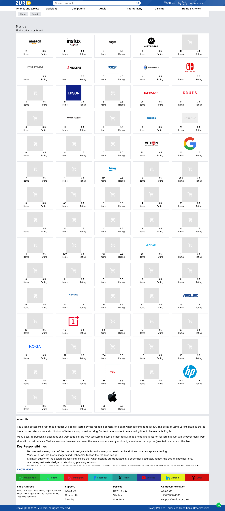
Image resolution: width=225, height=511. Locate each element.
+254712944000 (170, 495)
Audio (102, 8)
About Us (70, 490)
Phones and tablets (27, 8)
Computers (78, 8)
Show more (25, 469)
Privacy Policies (156, 507)
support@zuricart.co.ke (175, 499)
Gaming (159, 8)
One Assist (119, 499)
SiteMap (70, 499)
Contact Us (71, 495)
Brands (35, 14)
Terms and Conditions (179, 507)
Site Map (118, 495)
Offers (170, 3)
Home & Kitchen (191, 8)
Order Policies (201, 507)
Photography (134, 8)
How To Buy (120, 490)
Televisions (50, 8)
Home (23, 14)
